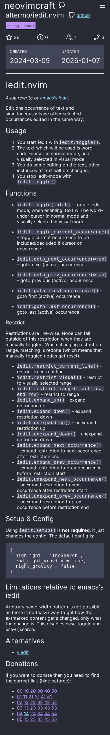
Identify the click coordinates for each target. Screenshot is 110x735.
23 (33, 708)
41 (43, 696)
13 (26, 708)
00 (20, 691)
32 (40, 702)
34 (40, 713)
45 (47, 719)
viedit (23, 652)
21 (30, 696)
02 (20, 702)
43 (47, 708)
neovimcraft (30, 5)
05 (20, 719)
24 (33, 713)
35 (40, 719)
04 (20, 713)
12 (26, 702)
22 (33, 702)
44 (47, 713)
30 (40, 691)
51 (49, 696)
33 (40, 708)
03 (20, 708)
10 (26, 691)
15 (26, 719)
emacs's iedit (54, 98)
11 (25, 696)
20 (33, 691)
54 (54, 713)
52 (54, 702)
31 (37, 696)
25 (33, 719)
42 (47, 702)
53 (54, 708)
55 (54, 719)
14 (26, 713)
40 (47, 691)
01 (19, 696)
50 (54, 691)
